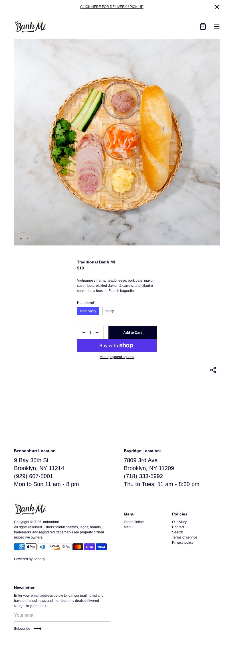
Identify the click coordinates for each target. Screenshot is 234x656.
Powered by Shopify (29, 559)
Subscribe (22, 629)
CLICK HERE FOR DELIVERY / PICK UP (111, 7)
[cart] (203, 26)
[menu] (216, 26)
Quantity (83, 324)
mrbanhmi (51, 522)
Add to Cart (132, 333)
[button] (217, 7)
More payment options (117, 357)
